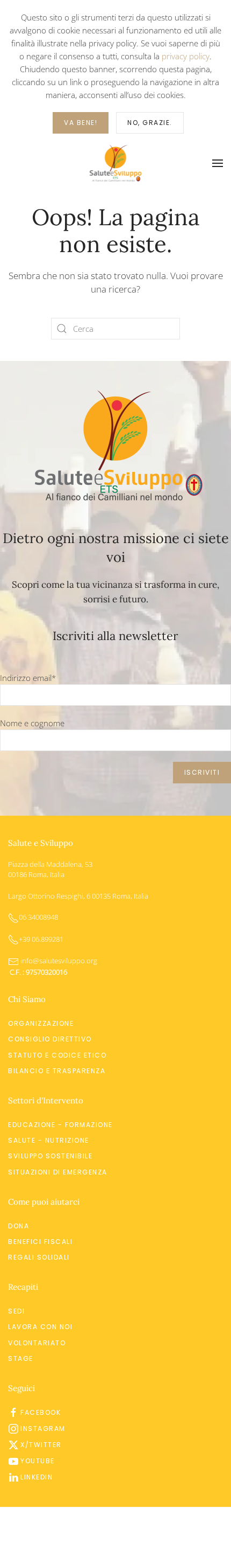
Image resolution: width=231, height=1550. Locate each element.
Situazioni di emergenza (57, 1172)
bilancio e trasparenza (56, 1070)
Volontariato (37, 1342)
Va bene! (80, 122)
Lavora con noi (40, 1326)
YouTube (37, 1460)
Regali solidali (39, 1257)
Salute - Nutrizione (48, 1140)
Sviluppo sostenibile (50, 1155)
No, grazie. (149, 122)
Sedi (16, 1311)
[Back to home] (116, 163)
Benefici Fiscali (40, 1241)
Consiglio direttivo (50, 1039)
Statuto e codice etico (57, 1055)
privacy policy (186, 56)
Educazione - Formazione (60, 1124)
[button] (217, 163)
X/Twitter (41, 1444)
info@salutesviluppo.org (58, 960)
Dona (18, 1226)
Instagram (43, 1428)
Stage (20, 1358)
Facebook (40, 1412)
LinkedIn (36, 1477)
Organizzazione (41, 1023)
